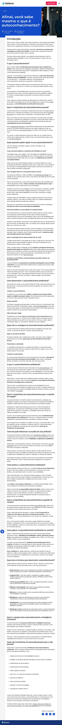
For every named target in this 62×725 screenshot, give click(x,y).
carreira (17, 304)
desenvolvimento (28, 255)
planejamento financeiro (17, 126)
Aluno (5, 11)
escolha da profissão (40, 435)
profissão (20, 391)
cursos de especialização (40, 306)
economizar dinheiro (26, 130)
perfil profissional (44, 368)
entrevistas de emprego (42, 175)
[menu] (59, 3)
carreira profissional (15, 139)
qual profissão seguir (40, 505)
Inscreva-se (51, 3)
